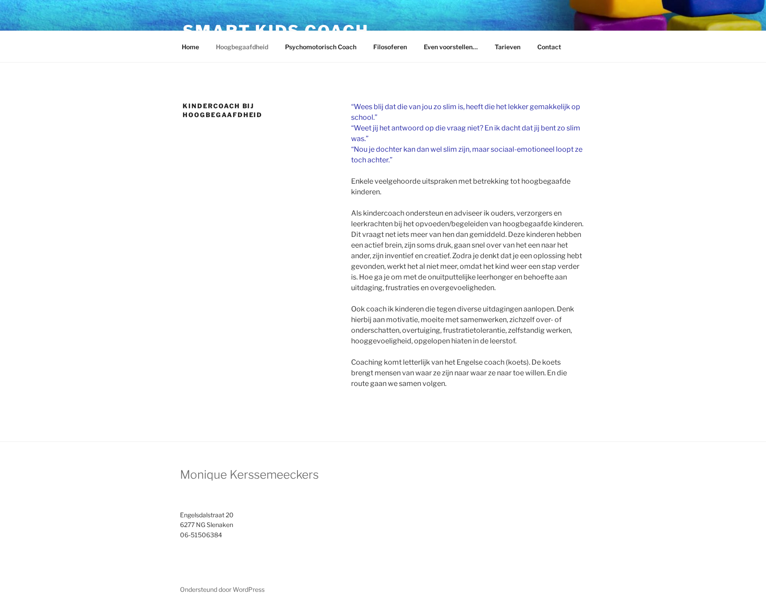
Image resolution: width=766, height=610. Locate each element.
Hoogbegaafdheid (242, 47)
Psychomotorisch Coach (320, 47)
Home (190, 47)
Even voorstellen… (451, 47)
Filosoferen (390, 47)
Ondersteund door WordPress (222, 589)
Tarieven (507, 47)
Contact (549, 47)
